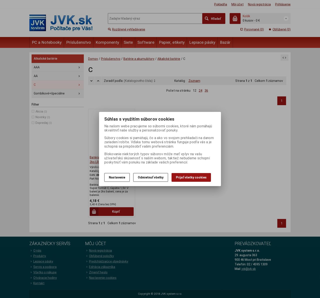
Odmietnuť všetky (150, 177)
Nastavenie (117, 177)
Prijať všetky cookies (191, 177)
